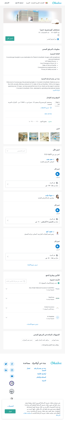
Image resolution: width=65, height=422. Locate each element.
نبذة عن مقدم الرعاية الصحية (40, 369)
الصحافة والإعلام (41, 377)
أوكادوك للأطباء (41, 374)
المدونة (44, 381)
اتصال (28, 368)
